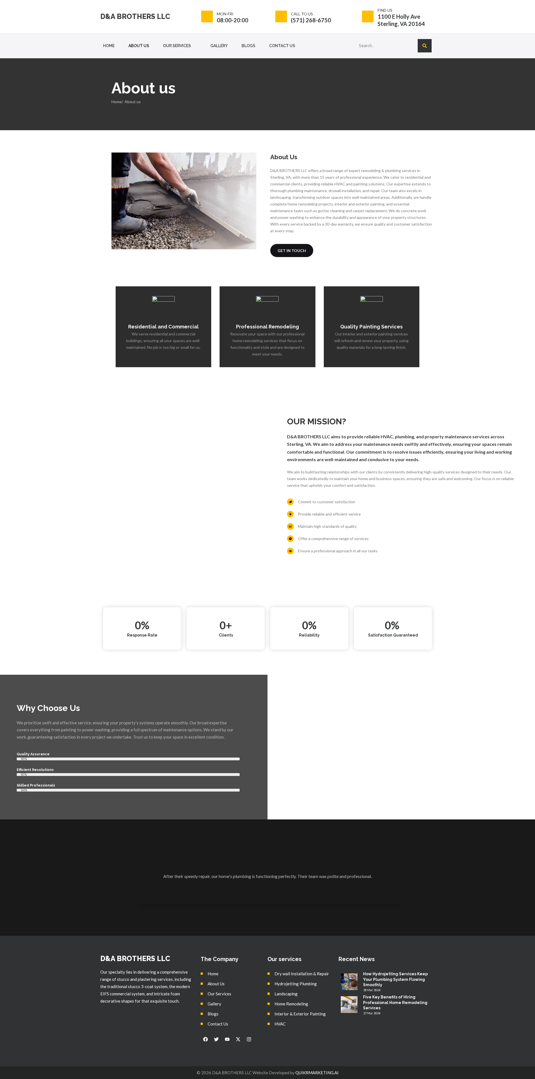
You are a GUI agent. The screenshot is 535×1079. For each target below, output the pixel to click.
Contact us (282, 45)
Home (109, 45)
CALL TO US (302, 13)
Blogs (248, 45)
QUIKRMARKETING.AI (317, 1072)
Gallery (219, 45)
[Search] (425, 45)
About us (138, 45)
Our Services (177, 45)
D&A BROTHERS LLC (135, 16)
